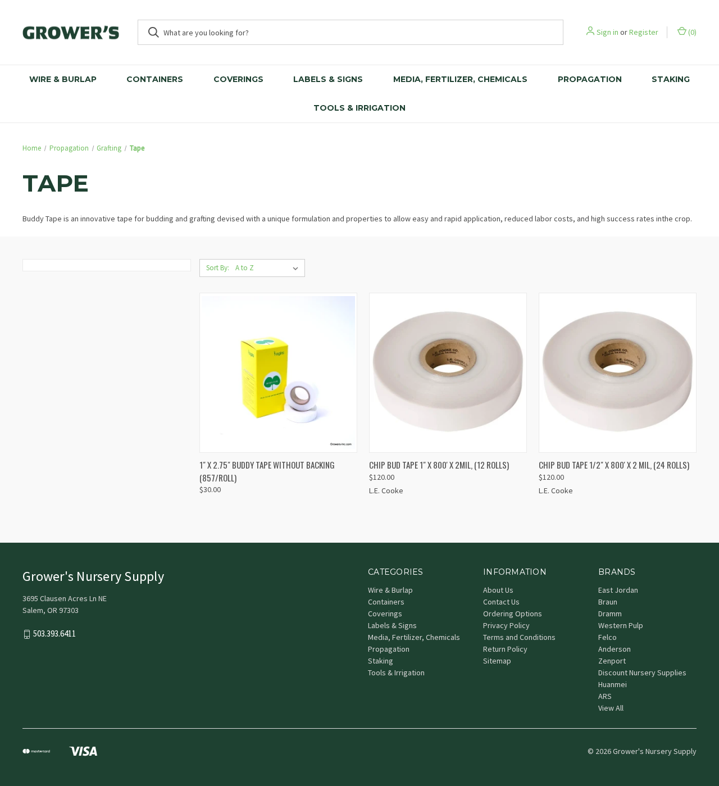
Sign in (607, 32)
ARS (605, 696)
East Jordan (618, 590)
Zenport (612, 661)
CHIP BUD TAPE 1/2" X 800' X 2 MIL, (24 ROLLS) (614, 464)
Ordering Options (512, 613)
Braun (607, 602)
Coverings (238, 79)
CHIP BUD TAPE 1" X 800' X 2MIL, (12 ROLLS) (439, 464)
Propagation (590, 79)
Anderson (614, 649)
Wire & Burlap (63, 79)
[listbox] (269, 268)
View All (611, 708)
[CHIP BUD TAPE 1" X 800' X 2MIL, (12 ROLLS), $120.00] (448, 373)
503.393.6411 (54, 634)
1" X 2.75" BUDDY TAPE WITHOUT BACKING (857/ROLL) (267, 471)
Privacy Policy (506, 625)
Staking (671, 79)
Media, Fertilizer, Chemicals (460, 79)
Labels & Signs (328, 79)
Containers (154, 79)
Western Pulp (620, 625)
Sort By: (217, 267)
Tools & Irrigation (359, 108)
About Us (498, 590)
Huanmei (612, 684)
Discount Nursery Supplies (642, 672)
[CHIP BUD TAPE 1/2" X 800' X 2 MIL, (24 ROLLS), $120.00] (617, 373)
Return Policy (505, 649)
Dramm (610, 613)
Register (643, 32)
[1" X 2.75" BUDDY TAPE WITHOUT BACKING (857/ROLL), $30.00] (278, 373)
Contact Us (501, 602)
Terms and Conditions (519, 637)
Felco (607, 637)
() (691, 32)
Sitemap (497, 661)
